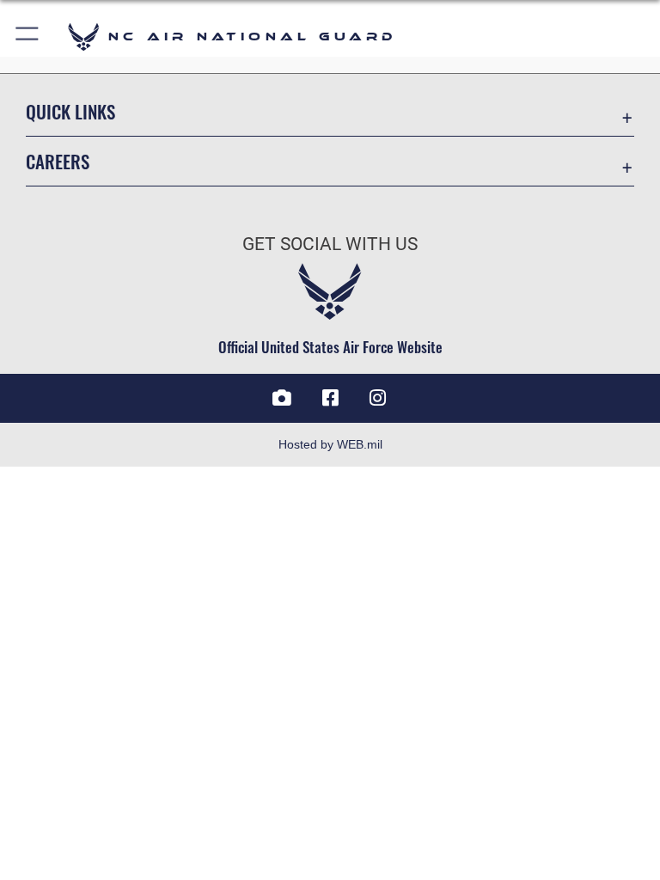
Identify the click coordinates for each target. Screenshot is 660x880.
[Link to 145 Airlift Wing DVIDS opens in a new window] (282, 398)
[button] (28, 36)
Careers (57, 161)
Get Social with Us (330, 244)
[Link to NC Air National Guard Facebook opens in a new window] (330, 398)
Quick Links (70, 111)
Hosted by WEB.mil (330, 444)
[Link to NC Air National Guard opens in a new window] (378, 398)
